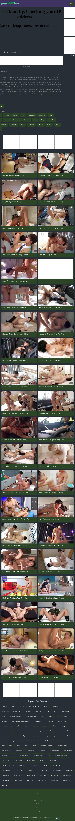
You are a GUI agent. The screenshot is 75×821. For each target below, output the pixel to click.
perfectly (31, 750)
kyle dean (54, 775)
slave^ (46, 765)
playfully (42, 760)
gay (65, 716)
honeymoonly (23, 765)
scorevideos (57, 770)
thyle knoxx (54, 780)
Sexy (42, 120)
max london (19, 770)
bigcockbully (57, 736)
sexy (55, 711)
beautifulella (68, 750)
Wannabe (16, 120)
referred (48, 731)
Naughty (51, 120)
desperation (64, 741)
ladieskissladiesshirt (61, 755)
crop (57, 716)
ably (39, 731)
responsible (20, 750)
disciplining (5, 760)
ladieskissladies (7, 726)
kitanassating (43, 736)
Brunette (14, 124)
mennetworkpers (31, 716)
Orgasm (32, 115)
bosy (26, 746)
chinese (4, 706)
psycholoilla (66, 711)
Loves (7, 120)
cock (45, 706)
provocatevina (57, 765)
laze (49, 755)
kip (24, 736)
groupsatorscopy (15, 716)
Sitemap (37, 811)
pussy (28, 711)
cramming (30, 780)
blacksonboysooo (62, 746)
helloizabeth (38, 721)
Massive (26, 120)
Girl (51, 115)
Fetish (7, 115)
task (18, 746)
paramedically (54, 750)
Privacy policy (37, 800)
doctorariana (6, 731)
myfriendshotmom (8, 765)
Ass (35, 120)
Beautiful (42, 115)
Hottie (41, 124)
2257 (37, 804)
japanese (55, 706)
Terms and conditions (38, 797)
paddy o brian (34, 706)
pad (50, 716)
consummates (30, 741)
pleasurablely (6, 770)
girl (43, 716)
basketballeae (6, 750)
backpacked (44, 741)
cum (31, 731)
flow (3, 741)
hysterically (5, 775)
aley (63, 726)
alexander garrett (46, 746)
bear (47, 711)
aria (34, 746)
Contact (37, 807)
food (25, 726)
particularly (44, 770)
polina (46, 726)
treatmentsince (20, 731)
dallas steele (18, 780)
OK (57, 818)
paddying (38, 711)
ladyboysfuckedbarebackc (20, 721)
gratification (67, 780)
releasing (42, 750)
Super (49, 124)
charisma (36, 765)
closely (32, 736)
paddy (22, 706)
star (10, 736)
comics (58, 731)
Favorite (31, 124)
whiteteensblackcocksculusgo (11, 711)
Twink (57, 124)
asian (13, 706)
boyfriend (50, 721)
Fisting (15, 115)
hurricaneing (31, 760)
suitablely (43, 775)
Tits (23, 115)
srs (17, 736)
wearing (4, 755)
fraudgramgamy (15, 741)
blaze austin (32, 770)
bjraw (55, 726)
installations (36, 726)
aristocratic (18, 775)
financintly (5, 780)
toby (10, 746)
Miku (22, 124)
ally (3, 736)
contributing (42, 780)
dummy (4, 785)
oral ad (4, 721)
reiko (54, 741)
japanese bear (67, 775)
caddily (67, 731)
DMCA (37, 793)
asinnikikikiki (18, 760)
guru (13, 755)
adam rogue (62, 721)
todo (3, 716)
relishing (68, 736)
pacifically (69, 770)
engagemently (24, 755)
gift (18, 726)
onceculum (53, 760)
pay (3, 746)
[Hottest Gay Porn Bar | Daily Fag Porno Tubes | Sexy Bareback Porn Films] (10, 3)
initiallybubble (31, 775)
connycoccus (38, 755)
